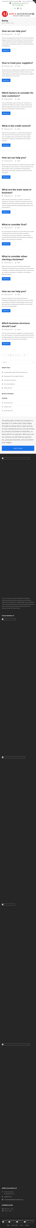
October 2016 (7, 407)
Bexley (8, 23)
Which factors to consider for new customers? (18, 94)
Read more (6, 50)
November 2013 (8, 410)
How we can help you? (14, 30)
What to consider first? (14, 224)
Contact (27, 1225)
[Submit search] (32, 362)
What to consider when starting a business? (14, 258)
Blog (8, 1225)
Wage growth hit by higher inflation (14, 376)
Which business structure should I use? (16, 325)
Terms (21, 1225)
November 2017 (8, 403)
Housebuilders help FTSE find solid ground (15, 372)
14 (25, 355)
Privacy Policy (14, 1225)
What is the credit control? (16, 125)
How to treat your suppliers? (17, 62)
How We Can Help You (10, 380)
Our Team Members (9, 384)
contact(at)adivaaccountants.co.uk (13, 1199)
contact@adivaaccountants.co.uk (19, 3)
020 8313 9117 (8, 1197)
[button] (33, 14)
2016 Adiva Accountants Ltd (16, 1220)
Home (3, 23)
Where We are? (8, 388)
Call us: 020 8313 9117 (27, 1)
